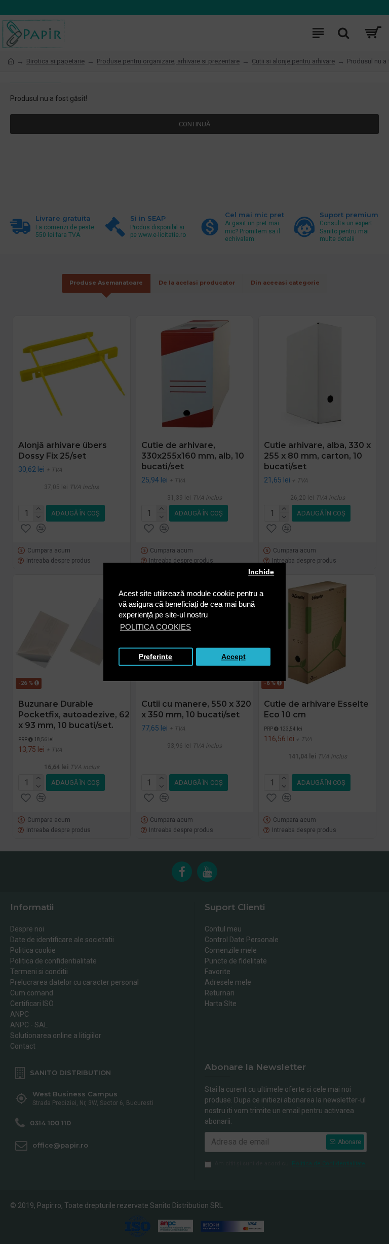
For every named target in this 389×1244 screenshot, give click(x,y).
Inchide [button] (261, 572)
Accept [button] (233, 657)
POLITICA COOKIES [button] (155, 627)
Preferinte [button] (155, 657)
